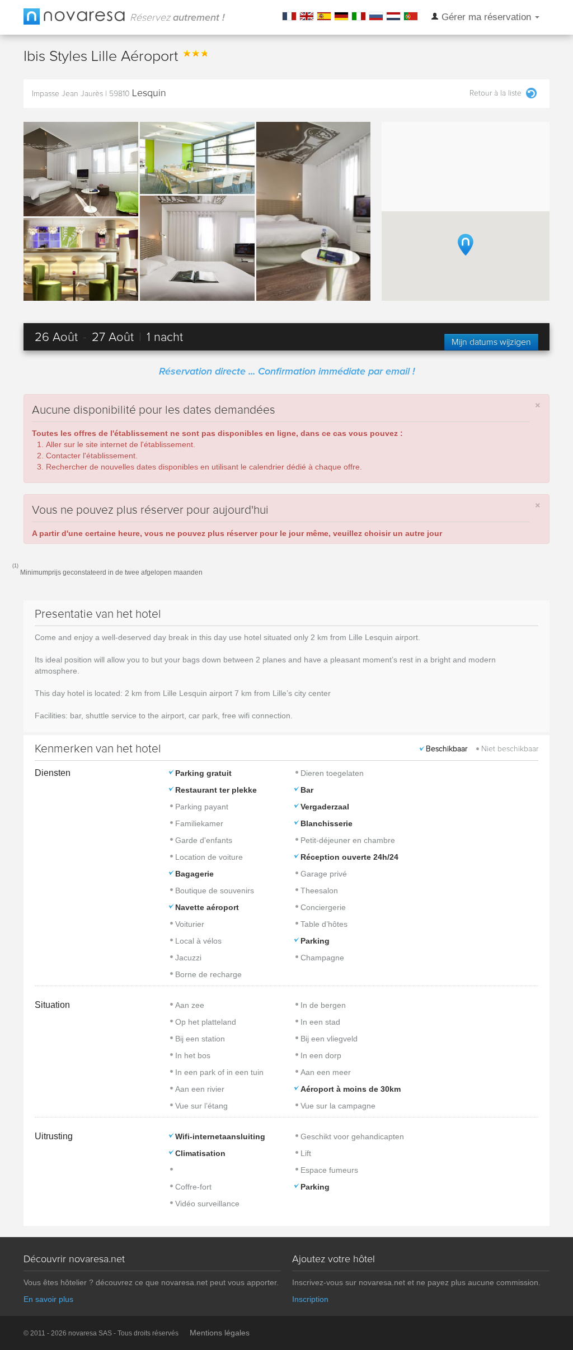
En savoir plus (48, 1299)
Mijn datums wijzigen (491, 342)
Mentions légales (220, 1332)
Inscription (310, 1299)
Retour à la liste (495, 93)
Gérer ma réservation (486, 17)
